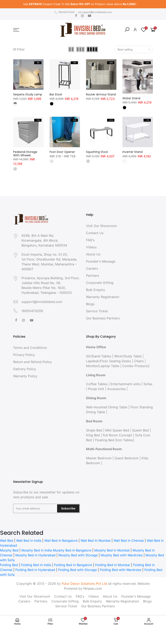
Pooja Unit (96, 389)
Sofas (148, 384)
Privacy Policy (24, 355)
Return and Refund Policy (32, 362)
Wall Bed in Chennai (129, 540)
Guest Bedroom (126, 458)
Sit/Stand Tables (98, 356)
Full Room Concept (117, 435)
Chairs (139, 361)
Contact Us (94, 233)
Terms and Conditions (30, 348)
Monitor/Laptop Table (102, 366)
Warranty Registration (102, 297)
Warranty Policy (25, 376)
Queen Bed (140, 430)
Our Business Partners (103, 318)
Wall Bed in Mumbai (96, 540)
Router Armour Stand (101, 94)
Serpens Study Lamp (27, 94)
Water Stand (131, 98)
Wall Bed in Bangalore (61, 540)
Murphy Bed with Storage (78, 555)
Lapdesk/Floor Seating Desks (108, 361)
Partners (92, 276)
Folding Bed (9, 565)
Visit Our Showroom (101, 226)
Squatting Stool (97, 152)
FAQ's (90, 240)
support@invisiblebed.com (97, 12)
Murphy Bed (9, 550)
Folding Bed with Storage (77, 570)
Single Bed (94, 430)
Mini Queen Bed (117, 430)
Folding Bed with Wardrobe (120, 570)
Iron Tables (124, 440)
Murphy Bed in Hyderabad (35, 555)
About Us (93, 254)
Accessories (116, 389)
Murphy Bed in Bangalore (72, 550)
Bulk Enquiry (95, 290)
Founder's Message (100, 261)
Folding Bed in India (36, 565)
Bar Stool (56, 94)
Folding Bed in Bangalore (73, 565)
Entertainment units (125, 384)
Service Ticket (97, 311)
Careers (92, 268)
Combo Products (135, 366)
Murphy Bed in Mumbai (112, 550)
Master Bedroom (99, 458)
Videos (91, 247)
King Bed (93, 435)
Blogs (90, 304)
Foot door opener (62, 152)
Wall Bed (6, 540)
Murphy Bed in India (36, 550)
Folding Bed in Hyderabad (35, 570)
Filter (21, 49)
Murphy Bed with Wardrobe (122, 555)
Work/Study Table (128, 356)
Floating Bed (104, 440)
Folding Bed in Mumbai (112, 565)
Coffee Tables (96, 384)
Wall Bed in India (28, 540)
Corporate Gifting (99, 283)
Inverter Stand (132, 152)
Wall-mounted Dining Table (106, 407)
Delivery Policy (24, 369)
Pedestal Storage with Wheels (25, 153)
